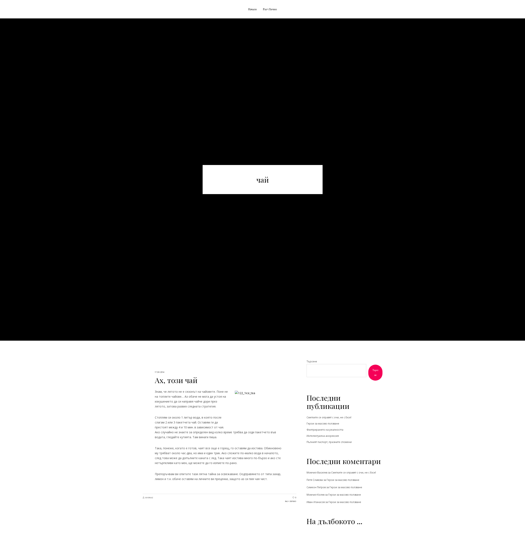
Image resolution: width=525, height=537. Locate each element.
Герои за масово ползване (323, 423)
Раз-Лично (290, 501)
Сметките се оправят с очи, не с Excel (329, 417)
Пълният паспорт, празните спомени (329, 442)
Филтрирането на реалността (325, 429)
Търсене (312, 361)
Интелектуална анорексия (323, 436)
